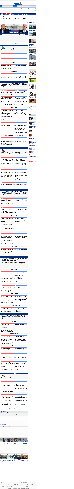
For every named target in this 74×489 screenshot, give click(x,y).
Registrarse (5, 425)
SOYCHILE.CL (27, 486)
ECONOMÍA (2, 484)
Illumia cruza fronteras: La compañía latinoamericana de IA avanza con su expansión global (3, 460)
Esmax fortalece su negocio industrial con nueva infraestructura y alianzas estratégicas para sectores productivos (24, 460)
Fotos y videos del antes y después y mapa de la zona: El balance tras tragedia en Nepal (32, 54)
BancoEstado (16, 454)
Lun (35, 0)
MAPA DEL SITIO (15, 486)
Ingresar (3, 425)
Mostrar (18, 1)
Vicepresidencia (26, 14)
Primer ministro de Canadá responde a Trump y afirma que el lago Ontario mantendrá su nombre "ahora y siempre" (10, 443)
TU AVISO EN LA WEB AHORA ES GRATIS (32, 163)
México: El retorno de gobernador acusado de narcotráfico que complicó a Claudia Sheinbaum (32, 67)
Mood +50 (8, 454)
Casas (30, 0)
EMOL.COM (22, 484)
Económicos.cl (26, 0)
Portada (2, 14)
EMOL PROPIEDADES (16, 484)
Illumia (1, 454)
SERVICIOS (8, 484)
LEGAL (21, 486)
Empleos (23, 0)
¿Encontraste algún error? (15, 408)
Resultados (9, 14)
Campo (11, 0)
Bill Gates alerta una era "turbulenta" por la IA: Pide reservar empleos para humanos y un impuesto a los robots (32, 45)
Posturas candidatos (14, 14)
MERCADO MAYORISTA (32, 486)
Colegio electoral (20, 14)
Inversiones (14, 0)
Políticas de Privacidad (14, 488)
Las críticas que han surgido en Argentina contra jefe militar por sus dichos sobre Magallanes (32, 60)
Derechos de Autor (9, 488)
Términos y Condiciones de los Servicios (20, 488)
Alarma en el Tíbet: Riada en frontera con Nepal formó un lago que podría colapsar (4, 443)
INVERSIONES (27, 484)
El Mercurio (4, 0)
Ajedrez (29, 96)
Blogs (7, 0)
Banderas (30, 75)
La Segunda (33, 0)
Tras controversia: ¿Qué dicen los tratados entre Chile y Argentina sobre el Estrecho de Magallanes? (32, 30)
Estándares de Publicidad (26, 488)
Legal (9, 0)
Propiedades (19, 0)
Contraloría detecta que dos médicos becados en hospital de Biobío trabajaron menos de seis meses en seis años (32, 127)
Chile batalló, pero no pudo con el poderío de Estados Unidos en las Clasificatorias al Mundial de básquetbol (32, 135)
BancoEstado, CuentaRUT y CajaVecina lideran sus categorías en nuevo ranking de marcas (17, 460)
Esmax (22, 454)
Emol (1, 0)
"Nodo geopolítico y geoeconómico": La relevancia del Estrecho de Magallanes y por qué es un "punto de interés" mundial (32, 37)
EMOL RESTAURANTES (9, 486)
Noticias (5, 14)
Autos (16, 0)
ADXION (32, 484)
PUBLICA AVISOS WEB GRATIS (32, 161)
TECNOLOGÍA (2, 486)
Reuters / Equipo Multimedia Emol (10, 22)
